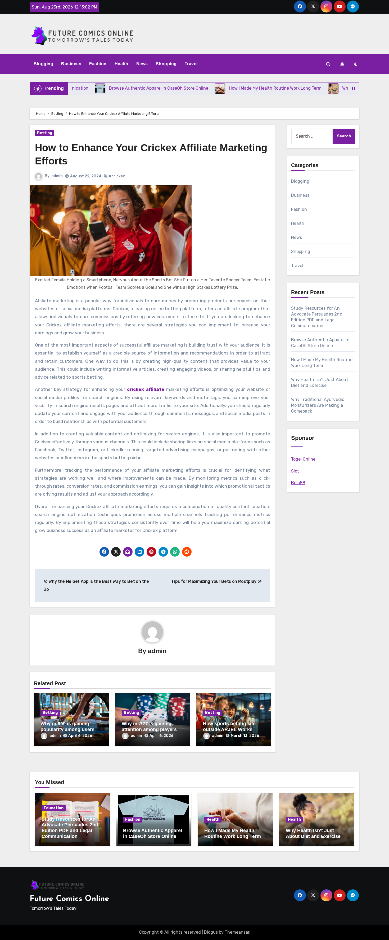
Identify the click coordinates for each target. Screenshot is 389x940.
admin (57, 176)
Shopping (166, 64)
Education (54, 808)
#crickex (117, 176)
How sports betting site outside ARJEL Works (229, 726)
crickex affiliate (145, 389)
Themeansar (237, 932)
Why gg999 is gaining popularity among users (67, 726)
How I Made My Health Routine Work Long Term (232, 833)
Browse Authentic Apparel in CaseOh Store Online (152, 833)
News (142, 64)
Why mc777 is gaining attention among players (149, 726)
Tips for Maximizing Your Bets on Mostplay (214, 581)
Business (71, 64)
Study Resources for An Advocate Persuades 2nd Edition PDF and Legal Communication (70, 827)
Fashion (98, 64)
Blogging (43, 64)
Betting (44, 133)
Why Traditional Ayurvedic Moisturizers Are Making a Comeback (318, 405)
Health (121, 64)
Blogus (211, 932)
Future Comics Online (69, 899)
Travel (191, 64)
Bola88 (298, 482)
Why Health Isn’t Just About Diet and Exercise (313, 833)
